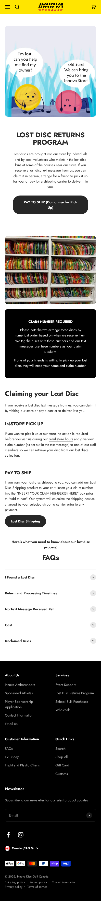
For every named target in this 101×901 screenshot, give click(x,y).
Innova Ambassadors (20, 684)
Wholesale (63, 709)
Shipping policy (15, 882)
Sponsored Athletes (19, 693)
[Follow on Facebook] (8, 835)
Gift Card (62, 765)
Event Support (65, 684)
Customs (61, 773)
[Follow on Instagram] (20, 835)
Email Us (11, 723)
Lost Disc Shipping (25, 521)
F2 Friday (12, 756)
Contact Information (19, 715)
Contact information (64, 882)
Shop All (61, 756)
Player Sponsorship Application (19, 704)
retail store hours (61, 439)
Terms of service (37, 887)
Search (60, 748)
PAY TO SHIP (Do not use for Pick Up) (50, 205)
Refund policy (38, 882)
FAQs (9, 748)
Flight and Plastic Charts (22, 765)
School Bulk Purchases (71, 701)
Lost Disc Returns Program (74, 693)
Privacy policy (13, 887)
